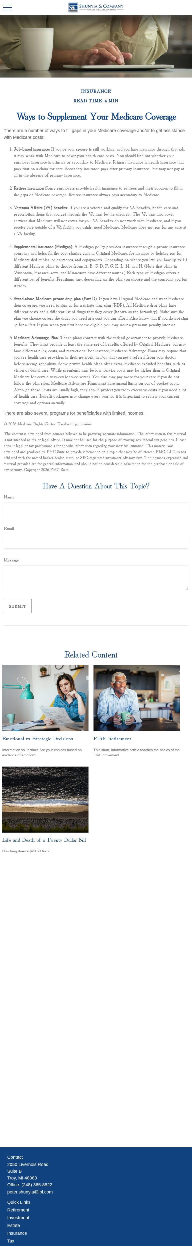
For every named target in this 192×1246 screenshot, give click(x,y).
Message (11, 559)
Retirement (18, 1209)
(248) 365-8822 (37, 1184)
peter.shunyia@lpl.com (30, 1191)
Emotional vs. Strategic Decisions (37, 738)
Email (9, 528)
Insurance (17, 1233)
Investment (18, 1217)
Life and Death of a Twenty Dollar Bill (44, 839)
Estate (13, 1225)
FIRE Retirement (112, 738)
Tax (10, 1240)
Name (9, 496)
